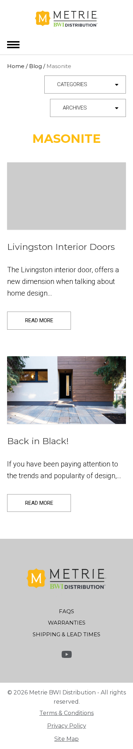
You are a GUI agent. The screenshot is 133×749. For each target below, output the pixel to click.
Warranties (66, 622)
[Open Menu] (13, 44)
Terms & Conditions (66, 713)
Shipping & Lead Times (66, 634)
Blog (35, 66)
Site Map (66, 739)
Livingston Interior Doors (61, 246)
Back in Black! (38, 441)
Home (15, 66)
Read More (39, 320)
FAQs (66, 611)
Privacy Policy (66, 725)
